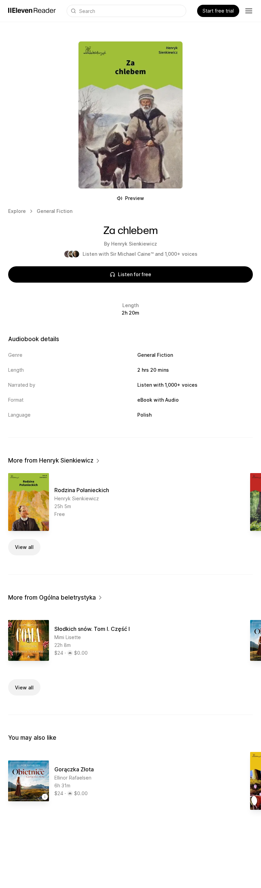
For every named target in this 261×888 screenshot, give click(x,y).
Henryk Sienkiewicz (134, 244)
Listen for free (134, 274)
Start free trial (218, 11)
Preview (134, 198)
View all (24, 547)
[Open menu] (249, 11)
